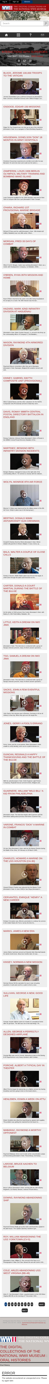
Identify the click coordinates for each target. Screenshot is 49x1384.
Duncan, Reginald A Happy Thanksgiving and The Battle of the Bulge (24, 757)
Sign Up (16, 2)
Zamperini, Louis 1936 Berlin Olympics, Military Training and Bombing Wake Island (24, 174)
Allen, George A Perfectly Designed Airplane (21, 1033)
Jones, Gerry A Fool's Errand (22, 723)
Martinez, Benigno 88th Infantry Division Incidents (21, 449)
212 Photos (24, 56)
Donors (27, 2)
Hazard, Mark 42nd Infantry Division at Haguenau (21, 310)
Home (6, 34)
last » (24, 1310)
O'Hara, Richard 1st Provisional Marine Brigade (21, 209)
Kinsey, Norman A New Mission (22, 962)
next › (41, 1304)
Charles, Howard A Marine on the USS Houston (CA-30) (22, 859)
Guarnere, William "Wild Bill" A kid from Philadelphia (23, 792)
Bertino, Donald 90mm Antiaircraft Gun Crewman (21, 519)
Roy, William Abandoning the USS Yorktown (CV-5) (22, 1238)
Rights (6, 39)
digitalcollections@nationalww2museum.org (33, 1323)
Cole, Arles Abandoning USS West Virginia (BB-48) (22, 1271)
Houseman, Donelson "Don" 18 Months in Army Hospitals (22, 138)
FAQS (30, 34)
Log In (5, 2)
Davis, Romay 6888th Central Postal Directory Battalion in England (23, 414)
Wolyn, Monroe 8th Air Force (22, 482)
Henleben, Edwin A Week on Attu (24, 1099)
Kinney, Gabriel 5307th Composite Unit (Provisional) (22, 379)
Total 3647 (12, 56)
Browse (18, 34)
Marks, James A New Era (18, 931)
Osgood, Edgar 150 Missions (21, 106)
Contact (43, 34)
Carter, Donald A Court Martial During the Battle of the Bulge (22, 588)
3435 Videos (37, 56)
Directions (24, 1324)
